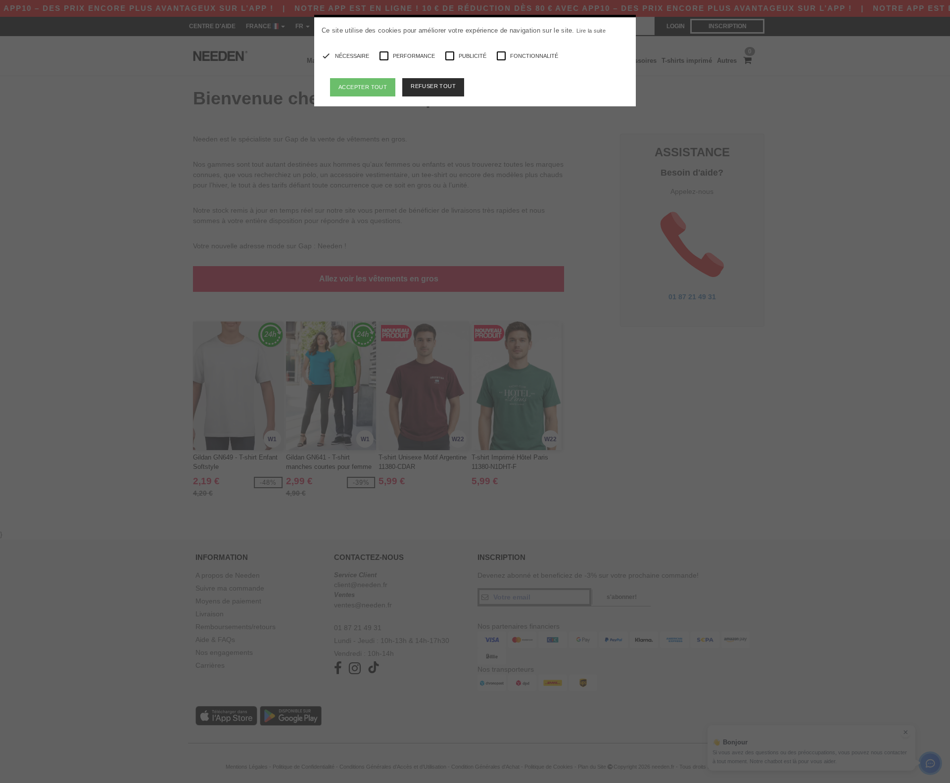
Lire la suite (591, 31)
